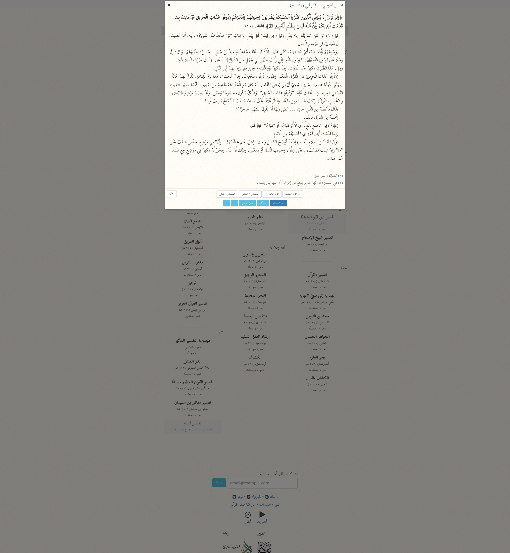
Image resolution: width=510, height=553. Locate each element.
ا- (226, 203)
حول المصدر (279, 203)
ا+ (234, 203)
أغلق (172, 193)
